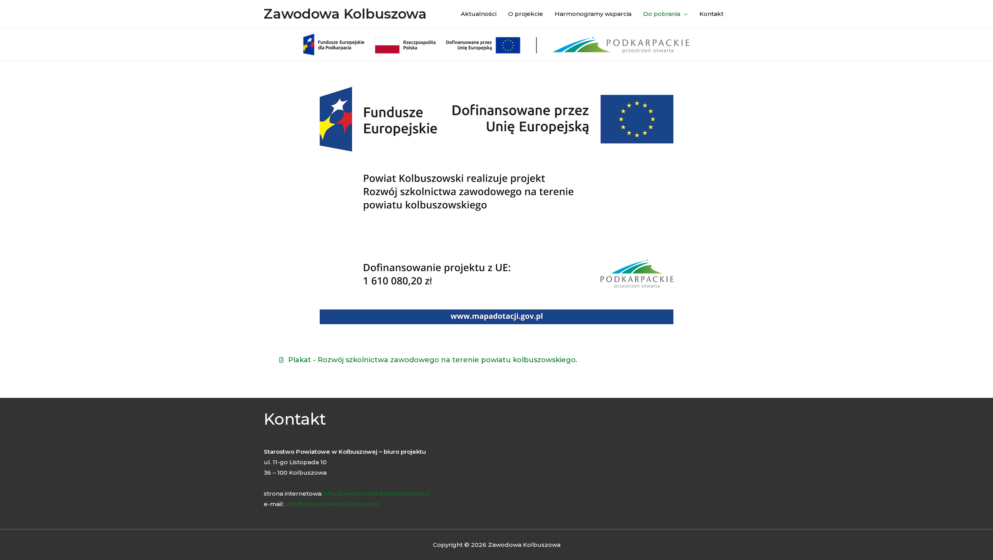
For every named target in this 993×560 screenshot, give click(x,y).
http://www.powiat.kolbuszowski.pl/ (377, 493)
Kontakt (711, 13)
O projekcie (525, 13)
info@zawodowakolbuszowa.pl (332, 504)
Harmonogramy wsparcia (593, 13)
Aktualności (478, 13)
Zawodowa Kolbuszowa (345, 13)
